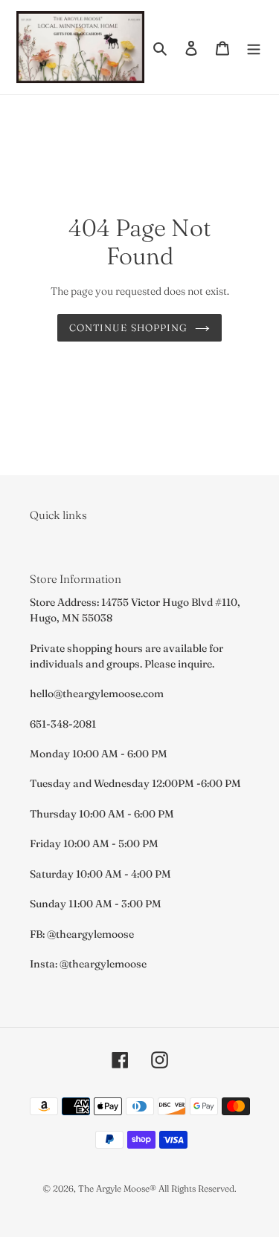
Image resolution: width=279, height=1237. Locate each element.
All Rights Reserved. (197, 1188)
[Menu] (253, 47)
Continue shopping (128, 327)
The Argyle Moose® (117, 1188)
